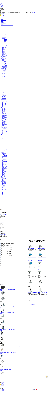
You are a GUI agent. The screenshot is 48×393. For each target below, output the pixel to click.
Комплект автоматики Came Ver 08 (41, 248)
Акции (2, 377)
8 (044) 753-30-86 (2, 385)
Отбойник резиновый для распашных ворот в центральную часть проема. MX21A (8, 289)
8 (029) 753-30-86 (2, 15)
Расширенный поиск (33, 12)
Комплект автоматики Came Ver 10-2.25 (32, 257)
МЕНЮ (1, 4)
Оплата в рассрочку (3, 3)
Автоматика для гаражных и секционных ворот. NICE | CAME (7, 25)
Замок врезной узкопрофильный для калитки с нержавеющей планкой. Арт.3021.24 (8, 276)
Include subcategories (28, 12)
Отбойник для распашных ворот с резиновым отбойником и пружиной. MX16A (8, 329)
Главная (2, 24)
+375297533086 (2, 389)
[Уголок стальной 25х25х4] (3, 234)
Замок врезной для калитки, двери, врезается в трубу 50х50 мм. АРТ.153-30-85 (7, 270)
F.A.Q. (2, 379)
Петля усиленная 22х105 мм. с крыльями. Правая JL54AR (5, 369)
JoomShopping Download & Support (31, 304)
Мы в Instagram (2, 13)
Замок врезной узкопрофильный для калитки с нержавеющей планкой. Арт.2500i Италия (8, 272)
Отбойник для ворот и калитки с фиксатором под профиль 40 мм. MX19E (7, 306)
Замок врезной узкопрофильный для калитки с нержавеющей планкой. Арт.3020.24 (8, 274)
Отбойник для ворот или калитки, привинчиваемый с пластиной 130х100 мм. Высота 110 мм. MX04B (10, 346)
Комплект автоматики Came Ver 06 (31, 248)
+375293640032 (1, 5)
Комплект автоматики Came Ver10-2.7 (42, 257)
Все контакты (1, 6)
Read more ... (1, 232)
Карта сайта (2, 2)
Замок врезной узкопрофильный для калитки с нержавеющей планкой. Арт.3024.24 (8, 278)
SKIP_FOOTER (2, 1)
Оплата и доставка (3, 378)
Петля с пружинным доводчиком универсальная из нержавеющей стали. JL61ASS (8, 352)
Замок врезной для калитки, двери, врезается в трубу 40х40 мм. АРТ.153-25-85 (7, 268)
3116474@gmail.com (3, 383)
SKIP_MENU (2, 0)
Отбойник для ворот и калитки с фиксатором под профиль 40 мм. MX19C (7, 312)
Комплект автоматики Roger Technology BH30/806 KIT (5, 280)
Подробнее (31, 251)
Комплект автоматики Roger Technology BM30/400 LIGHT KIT (6, 282)
